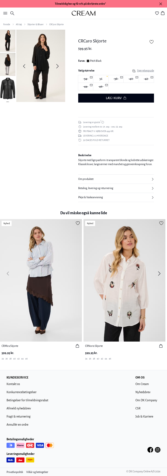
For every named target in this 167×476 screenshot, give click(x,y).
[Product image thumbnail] (7, 40)
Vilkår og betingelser (37, 472)
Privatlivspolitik (15, 472)
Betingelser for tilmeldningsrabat (27, 400)
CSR (138, 408)
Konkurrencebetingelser (21, 392)
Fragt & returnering (19, 416)
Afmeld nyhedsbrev (19, 408)
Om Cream (142, 384)
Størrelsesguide (145, 70)
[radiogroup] (116, 82)
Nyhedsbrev (143, 392)
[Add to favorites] (151, 42)
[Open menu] (4, 13)
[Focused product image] (40, 66)
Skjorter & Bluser (35, 24)
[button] (116, 179)
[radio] (100, 79)
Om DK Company (146, 400)
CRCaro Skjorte (56, 24)
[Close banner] (161, 4)
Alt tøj (19, 24)
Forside (6, 24)
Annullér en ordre (17, 424)
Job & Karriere (144, 416)
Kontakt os (13, 384)
